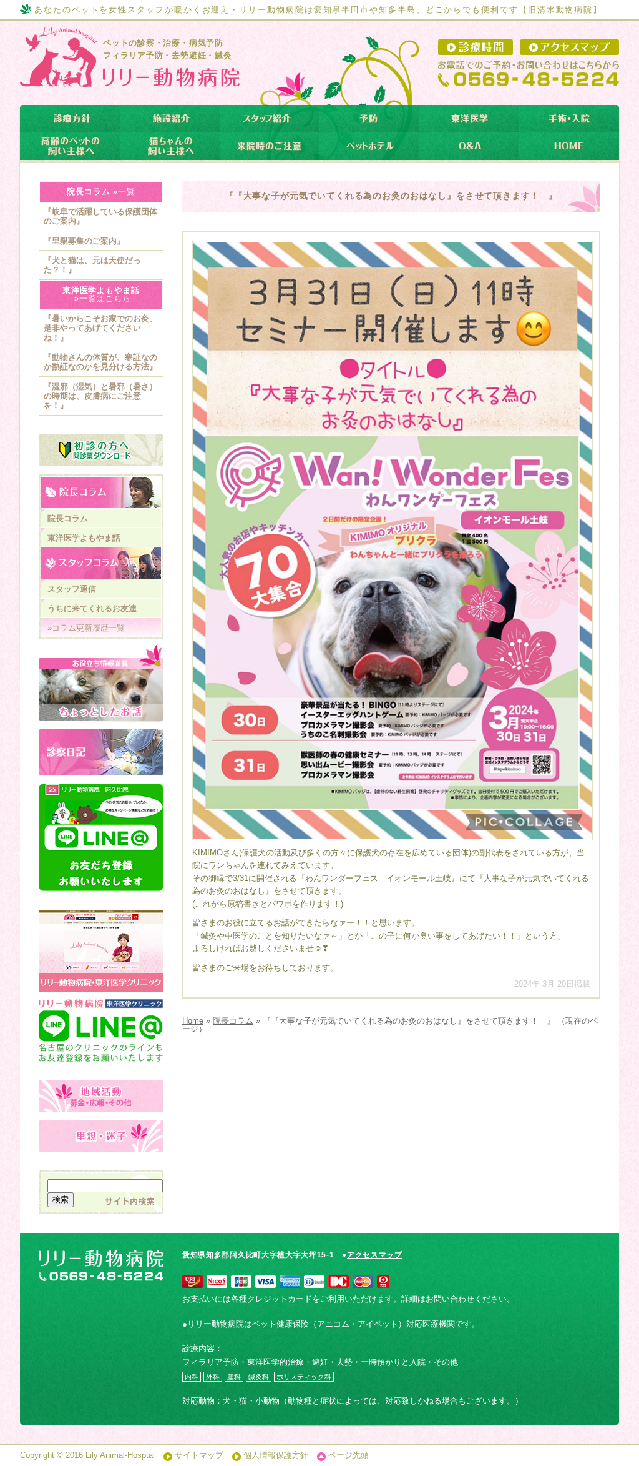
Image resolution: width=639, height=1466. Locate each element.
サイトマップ (199, 1455)
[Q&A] (469, 146)
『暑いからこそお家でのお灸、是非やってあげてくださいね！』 (100, 328)
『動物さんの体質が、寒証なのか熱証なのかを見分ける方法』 (100, 361)
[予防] (369, 118)
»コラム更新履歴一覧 (86, 627)
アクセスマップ (374, 1255)
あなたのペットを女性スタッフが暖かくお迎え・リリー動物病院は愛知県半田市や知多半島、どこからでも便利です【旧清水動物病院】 (318, 9)
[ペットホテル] (369, 146)
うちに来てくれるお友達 (92, 608)
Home (192, 1020)
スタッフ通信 (71, 589)
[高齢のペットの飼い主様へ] (70, 146)
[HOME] (569, 146)
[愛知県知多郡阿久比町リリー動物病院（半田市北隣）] (128, 77)
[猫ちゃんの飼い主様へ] (170, 146)
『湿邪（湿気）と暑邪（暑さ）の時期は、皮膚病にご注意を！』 (100, 396)
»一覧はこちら (100, 298)
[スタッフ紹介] (270, 118)
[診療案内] (70, 118)
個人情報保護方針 (275, 1455)
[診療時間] (475, 47)
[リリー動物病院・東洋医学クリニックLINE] (101, 1017)
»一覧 (122, 191)
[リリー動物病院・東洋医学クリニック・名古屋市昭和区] (101, 916)
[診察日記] (101, 752)
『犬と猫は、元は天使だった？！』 (92, 265)
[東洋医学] (469, 118)
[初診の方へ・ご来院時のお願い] (101, 450)
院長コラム (233, 1020)
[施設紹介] (170, 118)
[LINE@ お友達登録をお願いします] (101, 837)
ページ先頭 (348, 1455)
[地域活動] (101, 1096)
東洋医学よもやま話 (83, 537)
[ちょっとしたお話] (101, 684)
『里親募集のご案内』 (84, 241)
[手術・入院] (569, 118)
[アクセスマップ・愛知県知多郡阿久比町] (569, 47)
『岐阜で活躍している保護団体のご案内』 (100, 216)
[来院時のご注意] (270, 146)
